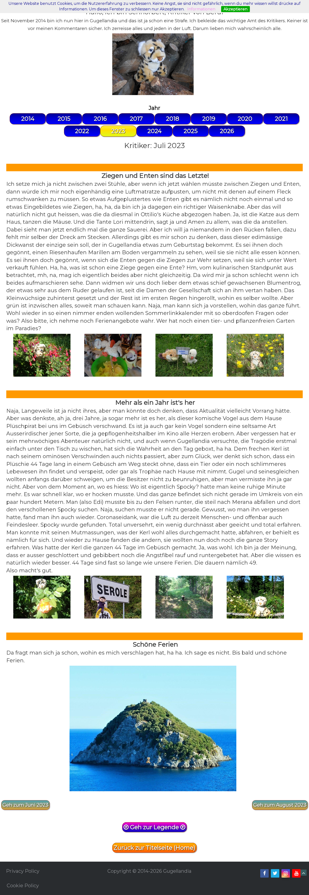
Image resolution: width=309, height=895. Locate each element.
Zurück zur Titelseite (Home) (154, 847)
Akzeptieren (235, 9)
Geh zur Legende (154, 827)
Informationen (201, 9)
